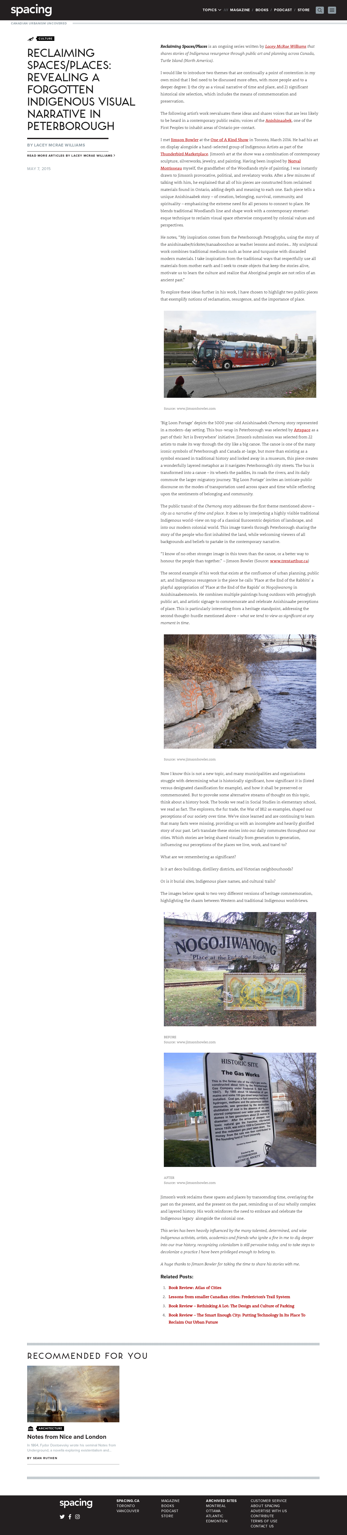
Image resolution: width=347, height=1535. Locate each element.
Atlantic (214, 1516)
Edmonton (217, 1521)
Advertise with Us (269, 1511)
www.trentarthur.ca (289, 560)
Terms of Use (264, 1521)
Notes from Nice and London (66, 1436)
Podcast (283, 10)
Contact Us (262, 1526)
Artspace (302, 429)
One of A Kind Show (229, 139)
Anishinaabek (278, 120)
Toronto (126, 1506)
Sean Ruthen (45, 1458)
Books (262, 10)
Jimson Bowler (184, 139)
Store (304, 10)
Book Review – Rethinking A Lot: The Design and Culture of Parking (231, 1305)
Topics (210, 10)
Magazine (240, 10)
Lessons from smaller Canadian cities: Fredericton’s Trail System (229, 1296)
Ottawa (213, 1511)
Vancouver (128, 1511)
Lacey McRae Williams (285, 46)
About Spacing (265, 1506)
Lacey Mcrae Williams (59, 145)
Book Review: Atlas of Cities (195, 1287)
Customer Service (269, 1501)
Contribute (262, 1516)
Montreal (216, 1506)
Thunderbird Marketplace (184, 153)
